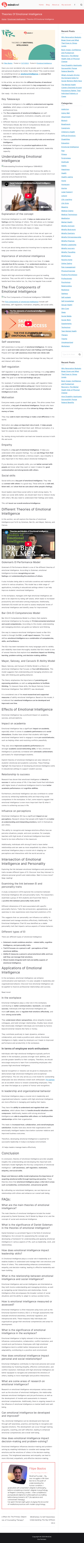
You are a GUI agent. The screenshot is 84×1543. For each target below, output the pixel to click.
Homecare (65, 184)
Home (41, 5)
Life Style (65, 203)
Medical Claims (67, 211)
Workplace (65, 346)
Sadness (64, 293)
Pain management (68, 267)
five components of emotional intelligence (22, 302)
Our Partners (42, 1539)
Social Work (66, 320)
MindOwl (48, 1536)
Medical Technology (69, 214)
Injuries (64, 188)
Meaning (64, 207)
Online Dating (66, 263)
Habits (63, 166)
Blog (48, 5)
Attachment (65, 117)
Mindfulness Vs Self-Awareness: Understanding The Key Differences (42, 1520)
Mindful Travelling (68, 252)
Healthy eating (67, 177)
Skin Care (65, 308)
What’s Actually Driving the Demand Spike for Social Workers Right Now (71, 78)
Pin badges (50, 1080)
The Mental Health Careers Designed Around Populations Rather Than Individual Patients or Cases (71, 90)
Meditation (65, 218)
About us (55, 5)
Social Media (66, 316)
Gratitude (65, 162)
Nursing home (66, 260)
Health (63, 173)
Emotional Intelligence (44, 63)
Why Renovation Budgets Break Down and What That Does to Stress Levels (71, 41)
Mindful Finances (68, 241)
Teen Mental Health (69, 331)
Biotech (64, 120)
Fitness (64, 154)
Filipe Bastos (8, 63)
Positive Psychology (69, 275)
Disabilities (65, 139)
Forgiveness (66, 158)
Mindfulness (66, 256)
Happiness (65, 169)
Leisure (64, 196)
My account (66, 5)
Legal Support (67, 192)
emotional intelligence (29, 74)
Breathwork (65, 124)
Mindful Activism (68, 226)
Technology (66, 327)
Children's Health (68, 132)
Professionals (66, 278)
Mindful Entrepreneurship (71, 237)
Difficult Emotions (68, 136)
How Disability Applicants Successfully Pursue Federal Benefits (71, 68)
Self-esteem (66, 297)
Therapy (64, 335)
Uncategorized (67, 342)
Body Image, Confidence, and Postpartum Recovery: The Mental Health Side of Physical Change (71, 56)
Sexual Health (66, 305)
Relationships (66, 286)
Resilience (65, 290)
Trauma (64, 339)
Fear (63, 151)
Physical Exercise (68, 271)
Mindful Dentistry (68, 233)
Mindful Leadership (68, 245)
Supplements (66, 324)
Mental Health (66, 222)
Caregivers (65, 128)
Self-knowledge (67, 301)
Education (65, 143)
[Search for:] (71, 354)
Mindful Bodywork (68, 230)
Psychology (66, 282)
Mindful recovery (68, 248)
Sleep (63, 312)
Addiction (65, 109)
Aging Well (65, 113)
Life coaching (66, 199)
